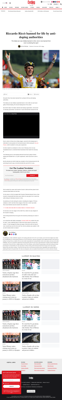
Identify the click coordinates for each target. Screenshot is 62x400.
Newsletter (37, 94)
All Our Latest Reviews (52, 363)
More (57, 7)
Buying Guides (24, 7)
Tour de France (24, 363)
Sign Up (11, 386)
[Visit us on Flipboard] (59, 2)
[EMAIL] (16, 234)
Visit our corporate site (46, 396)
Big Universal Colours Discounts (14, 11)
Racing (11, 7)
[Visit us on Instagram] (52, 2)
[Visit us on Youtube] (57, 2)
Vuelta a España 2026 (29, 11)
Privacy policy (46, 382)
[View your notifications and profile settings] (10, 3)
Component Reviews (52, 368)
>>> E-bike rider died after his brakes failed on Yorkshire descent (19, 207)
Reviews (17, 7)
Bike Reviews (51, 366)
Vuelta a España (24, 368)
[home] (2, 7)
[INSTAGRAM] (12, 234)
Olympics (23, 370)
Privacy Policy (16, 390)
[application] (21, 125)
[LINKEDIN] (14, 234)
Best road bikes (37, 363)
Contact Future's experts (24, 382)
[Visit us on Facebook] (55, 2)
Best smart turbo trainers (39, 368)
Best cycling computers (39, 370)
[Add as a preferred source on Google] (31, 391)
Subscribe (55, 4)
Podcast (51, 7)
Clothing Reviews (51, 370)
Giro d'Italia (23, 366)
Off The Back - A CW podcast (43, 11)
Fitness (32, 7)
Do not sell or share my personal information (31, 386)
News (5, 7)
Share (6, 94)
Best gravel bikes (38, 366)
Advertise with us (35, 384)
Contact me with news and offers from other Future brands (11, 383)
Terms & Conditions (10, 391)
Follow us (30, 94)
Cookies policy (26, 384)
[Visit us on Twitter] (54, 2)
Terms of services (19, 178)
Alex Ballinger (25, 46)
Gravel (38, 7)
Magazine (44, 7)
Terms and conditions (36, 382)
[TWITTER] (10, 234)
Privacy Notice (7, 179)
